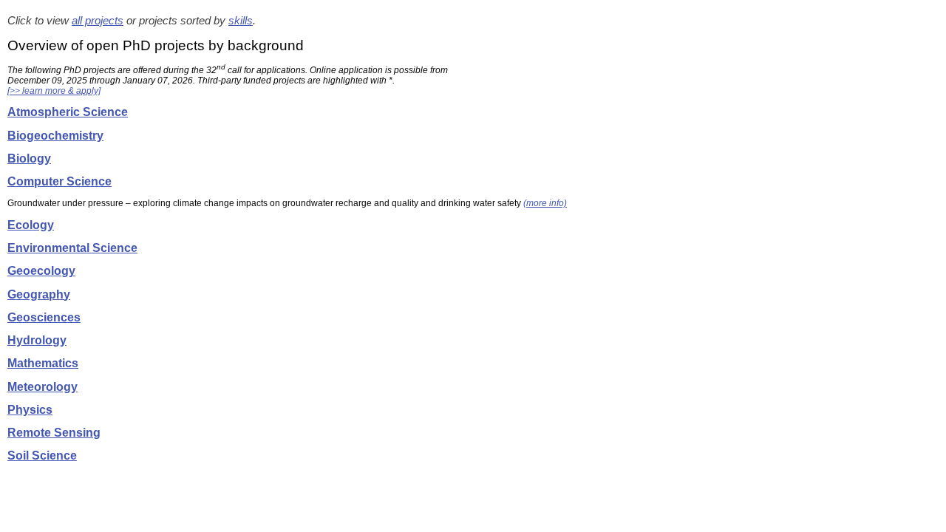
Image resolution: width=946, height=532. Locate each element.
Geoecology (41, 271)
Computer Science (59, 181)
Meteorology (42, 387)
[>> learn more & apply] (54, 91)
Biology (29, 158)
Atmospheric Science (67, 112)
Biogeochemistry (55, 135)
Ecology (30, 225)
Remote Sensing (54, 432)
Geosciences (44, 317)
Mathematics (42, 363)
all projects (97, 21)
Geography (38, 294)
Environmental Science (72, 248)
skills (240, 21)
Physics (29, 409)
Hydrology (37, 340)
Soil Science (42, 455)
